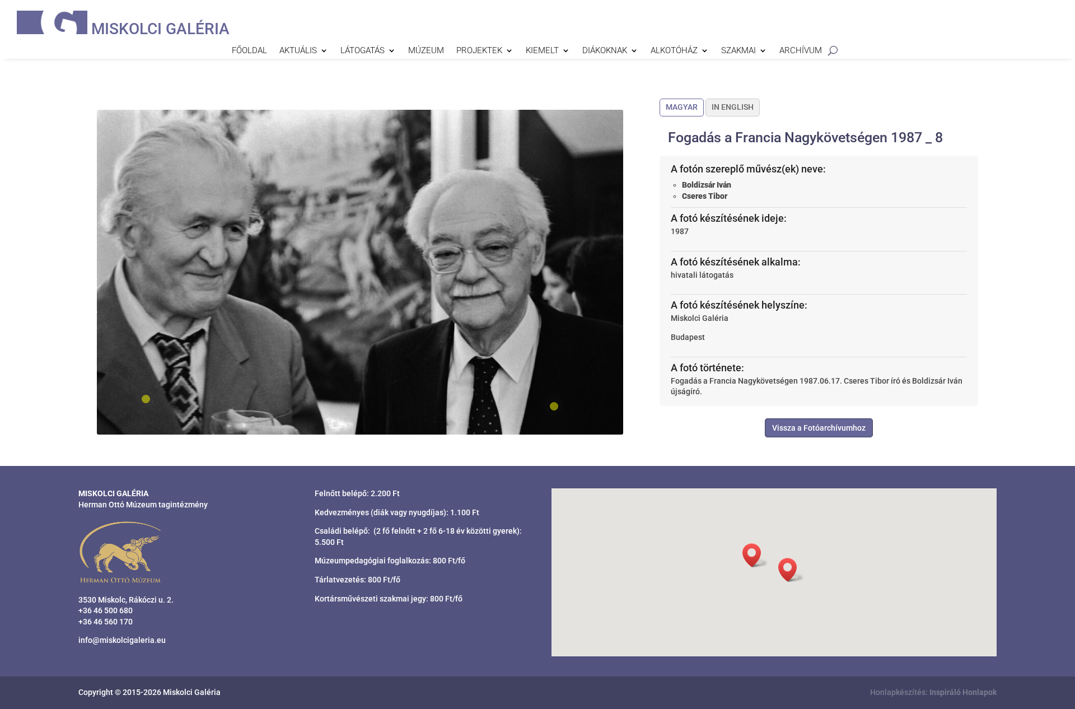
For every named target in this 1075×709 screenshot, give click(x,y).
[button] (791, 570)
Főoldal (249, 50)
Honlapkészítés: (933, 692)
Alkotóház (674, 50)
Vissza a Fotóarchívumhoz (819, 427)
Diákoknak (604, 50)
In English (733, 106)
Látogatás (362, 50)
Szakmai (738, 50)
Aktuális (298, 50)
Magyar (682, 106)
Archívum (800, 50)
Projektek (479, 50)
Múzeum (426, 50)
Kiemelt (542, 50)
